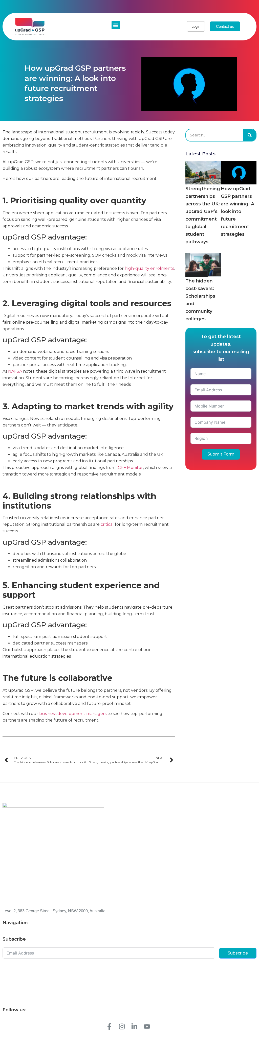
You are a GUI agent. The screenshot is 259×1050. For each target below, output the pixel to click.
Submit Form (220, 454)
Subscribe (238, 953)
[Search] (249, 135)
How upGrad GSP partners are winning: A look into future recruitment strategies (237, 211)
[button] (116, 25)
